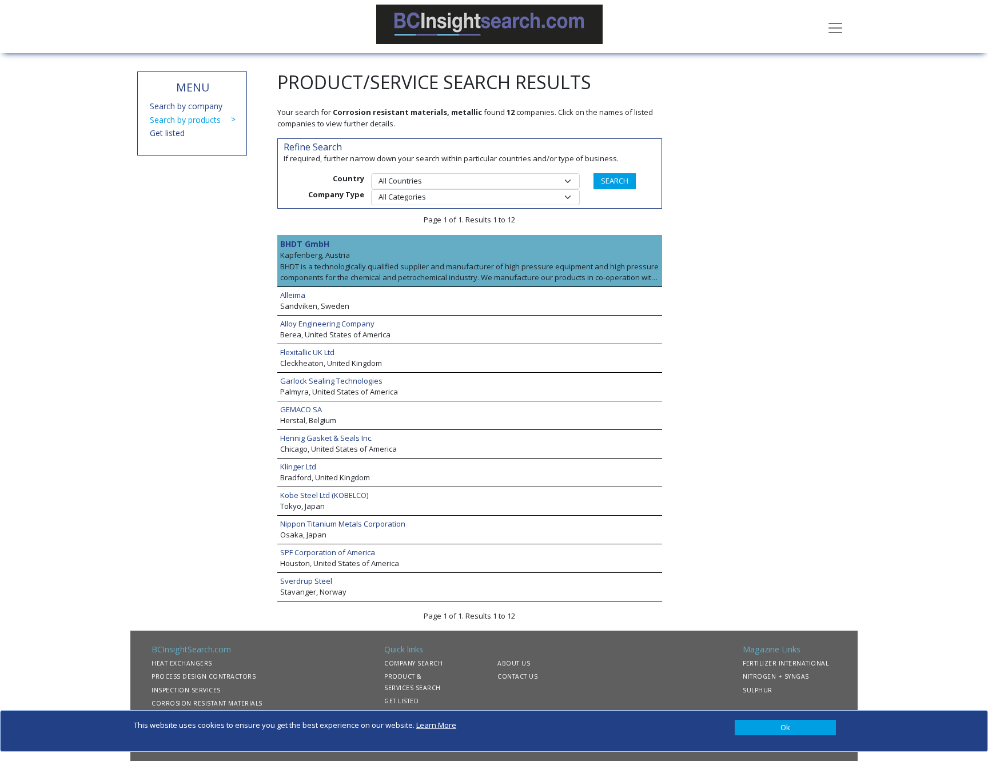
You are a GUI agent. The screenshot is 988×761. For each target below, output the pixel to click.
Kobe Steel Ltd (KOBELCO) (324, 495)
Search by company (186, 106)
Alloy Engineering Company (327, 323)
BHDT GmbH (304, 243)
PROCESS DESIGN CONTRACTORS (204, 676)
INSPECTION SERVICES (186, 690)
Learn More (436, 725)
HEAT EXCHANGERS (182, 663)
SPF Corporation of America (327, 552)
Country (348, 178)
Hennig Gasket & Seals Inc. (326, 438)
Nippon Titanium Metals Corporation (342, 524)
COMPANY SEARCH (413, 663)
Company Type (336, 194)
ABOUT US (513, 663)
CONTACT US (517, 676)
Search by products (185, 119)
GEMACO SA (301, 409)
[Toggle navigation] (835, 27)
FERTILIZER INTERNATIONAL (785, 663)
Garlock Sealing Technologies (331, 381)
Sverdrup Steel (306, 581)
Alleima (292, 295)
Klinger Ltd (298, 466)
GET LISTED (401, 701)
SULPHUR (757, 690)
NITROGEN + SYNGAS (776, 676)
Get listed (167, 133)
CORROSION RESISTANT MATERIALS (207, 703)
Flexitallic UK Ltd (307, 352)
